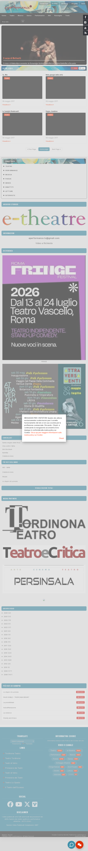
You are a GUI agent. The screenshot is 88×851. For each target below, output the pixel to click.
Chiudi (61, 438)
